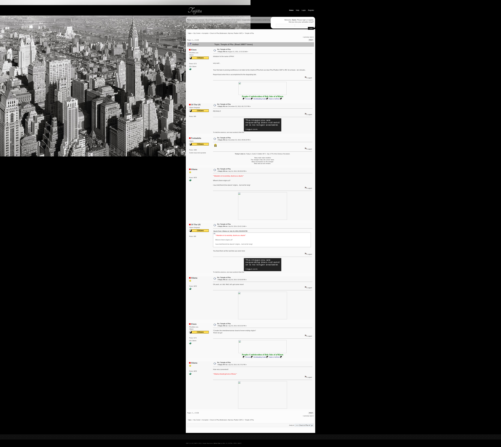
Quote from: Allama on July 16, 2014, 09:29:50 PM (230, 231)
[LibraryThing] (190, 180)
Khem (193, 50)
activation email (307, 22)
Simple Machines (207, 443)
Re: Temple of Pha (224, 49)
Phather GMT (238, 33)
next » (312, 37)
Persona (248, 99)
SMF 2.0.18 (189, 443)
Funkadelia (196, 138)
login (304, 20)
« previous (306, 37)
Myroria (230, 33)
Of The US (196, 105)
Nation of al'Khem (274, 99)
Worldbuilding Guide (260, 99)
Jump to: (291, 425)
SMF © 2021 (198, 443)
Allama (194, 169)
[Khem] (190, 69)
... (194, 40)
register (310, 20)
